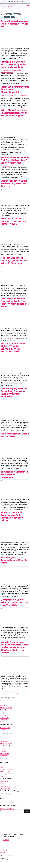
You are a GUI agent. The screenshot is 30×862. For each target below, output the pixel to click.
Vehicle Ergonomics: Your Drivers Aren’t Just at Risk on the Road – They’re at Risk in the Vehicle (14, 647)
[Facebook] (1, 801)
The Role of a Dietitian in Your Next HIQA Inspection (14, 474)
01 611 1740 (11, 1)
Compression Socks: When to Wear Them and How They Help (15, 602)
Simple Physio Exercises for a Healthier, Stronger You (14, 23)
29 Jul (27, 811)
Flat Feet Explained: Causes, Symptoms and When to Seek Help (14, 260)
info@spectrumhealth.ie (21, 1)
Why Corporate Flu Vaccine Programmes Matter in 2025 (13, 221)
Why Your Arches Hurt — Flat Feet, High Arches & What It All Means (15, 160)
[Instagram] (9, 801)
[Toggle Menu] (28, 6)
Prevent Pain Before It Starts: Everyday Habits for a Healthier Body (14, 64)
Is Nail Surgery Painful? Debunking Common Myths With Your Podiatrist (14, 392)
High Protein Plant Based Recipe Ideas (15, 435)
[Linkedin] (5, 801)
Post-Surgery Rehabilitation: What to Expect (14, 560)
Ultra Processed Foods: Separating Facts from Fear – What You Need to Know (15, 302)
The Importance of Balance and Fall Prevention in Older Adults (12, 516)
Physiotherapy (6, 833)
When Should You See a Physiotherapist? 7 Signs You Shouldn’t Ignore (15, 113)
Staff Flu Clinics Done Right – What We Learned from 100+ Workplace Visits (13, 347)
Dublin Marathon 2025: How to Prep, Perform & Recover (14, 183)
